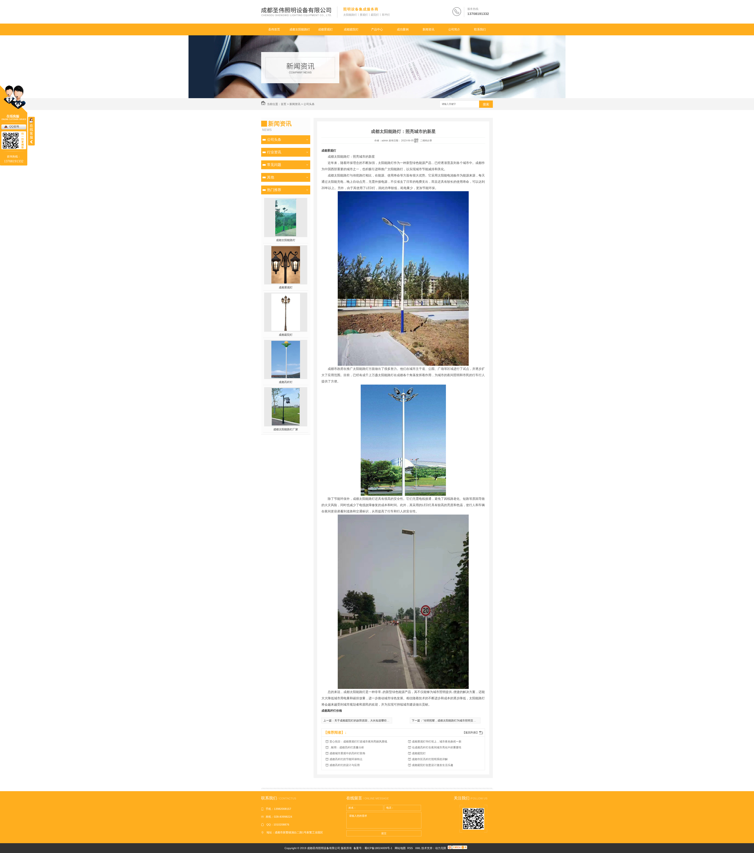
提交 (383, 833)
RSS (410, 848)
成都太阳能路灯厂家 (285, 429)
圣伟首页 (274, 29)
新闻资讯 (428, 29)
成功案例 (403, 29)
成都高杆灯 (286, 382)
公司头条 (309, 104)
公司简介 (454, 29)
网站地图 (400, 848)
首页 (283, 104)
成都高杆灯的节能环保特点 (345, 759)
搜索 (486, 104)
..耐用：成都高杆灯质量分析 (346, 747)
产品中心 (377, 29)
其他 (270, 177)
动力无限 (440, 848)
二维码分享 (426, 140)
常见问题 (274, 165)
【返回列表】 (470, 732)
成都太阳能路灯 (299, 29)
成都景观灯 (325, 29)
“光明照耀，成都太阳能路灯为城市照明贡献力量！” (454, 720)
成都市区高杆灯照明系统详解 (430, 759)
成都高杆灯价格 (331, 710)
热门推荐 (274, 190)
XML (418, 848)
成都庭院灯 (351, 29)
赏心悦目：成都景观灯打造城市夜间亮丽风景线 (358, 741)
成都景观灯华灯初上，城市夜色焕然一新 (436, 741)
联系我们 (480, 29)
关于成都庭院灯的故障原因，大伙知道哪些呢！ (363, 720)
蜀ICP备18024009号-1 (378, 848)
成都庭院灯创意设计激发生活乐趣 (432, 765)
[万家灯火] (457, 848)
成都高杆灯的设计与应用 (344, 765)
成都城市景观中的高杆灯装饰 (347, 753)
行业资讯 (274, 152)
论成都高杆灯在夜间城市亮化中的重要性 (436, 747)
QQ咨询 (14, 126)
